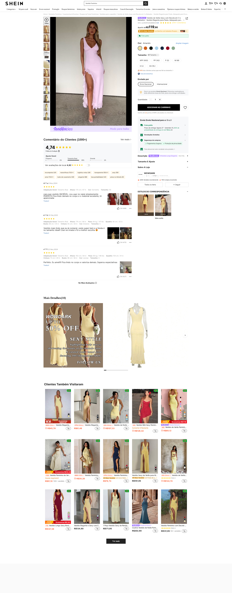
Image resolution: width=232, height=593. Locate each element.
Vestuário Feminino (55, 14)
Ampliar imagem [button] (182, 43)
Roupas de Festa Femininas (89, 14)
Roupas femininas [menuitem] (68, 9)
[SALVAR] (185, 107)
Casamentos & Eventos (70, 14)
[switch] (88, 165)
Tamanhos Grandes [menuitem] (143, 9)
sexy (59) (115, 172)
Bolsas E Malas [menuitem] (206, 9)
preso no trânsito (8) (117, 177)
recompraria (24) (50, 172)
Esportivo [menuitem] (217, 9)
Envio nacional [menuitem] (44, 9)
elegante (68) (82, 177)
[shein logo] (14, 3)
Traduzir (46, 201)
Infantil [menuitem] (98, 9)
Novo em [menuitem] (33, 9)
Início (45, 14)
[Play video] (91, 71)
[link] (211, 3)
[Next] (185, 335)
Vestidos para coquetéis (108, 14)
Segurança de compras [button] (152, 140)
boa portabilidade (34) (98, 177)
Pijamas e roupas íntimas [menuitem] (176, 9)
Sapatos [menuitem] (91, 9)
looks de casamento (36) (65, 177)
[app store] (121, 570)
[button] (220, 3)
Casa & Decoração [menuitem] (126, 9)
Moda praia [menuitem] (81, 9)
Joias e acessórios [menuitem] (158, 9)
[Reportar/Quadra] (130, 208)
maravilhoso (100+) (66, 172)
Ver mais (116, 541)
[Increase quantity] (159, 99)
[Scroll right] (225, 9)
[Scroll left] (222, 9)
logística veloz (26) (84, 172)
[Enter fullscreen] (129, 124)
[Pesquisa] (145, 3)
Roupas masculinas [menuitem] (111, 9)
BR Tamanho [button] (152, 55)
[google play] (126, 570)
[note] (58, 421)
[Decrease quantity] (150, 99)
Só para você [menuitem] (23, 9)
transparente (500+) (101, 172)
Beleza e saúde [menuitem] (193, 9)
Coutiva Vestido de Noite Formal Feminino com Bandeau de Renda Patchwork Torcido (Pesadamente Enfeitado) (145, 528)
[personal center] (206, 3)
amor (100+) (49, 177)
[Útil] (118, 208)
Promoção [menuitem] (55, 9)
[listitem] (146, 205)
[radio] (140, 48)
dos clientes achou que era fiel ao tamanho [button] (156, 70)
